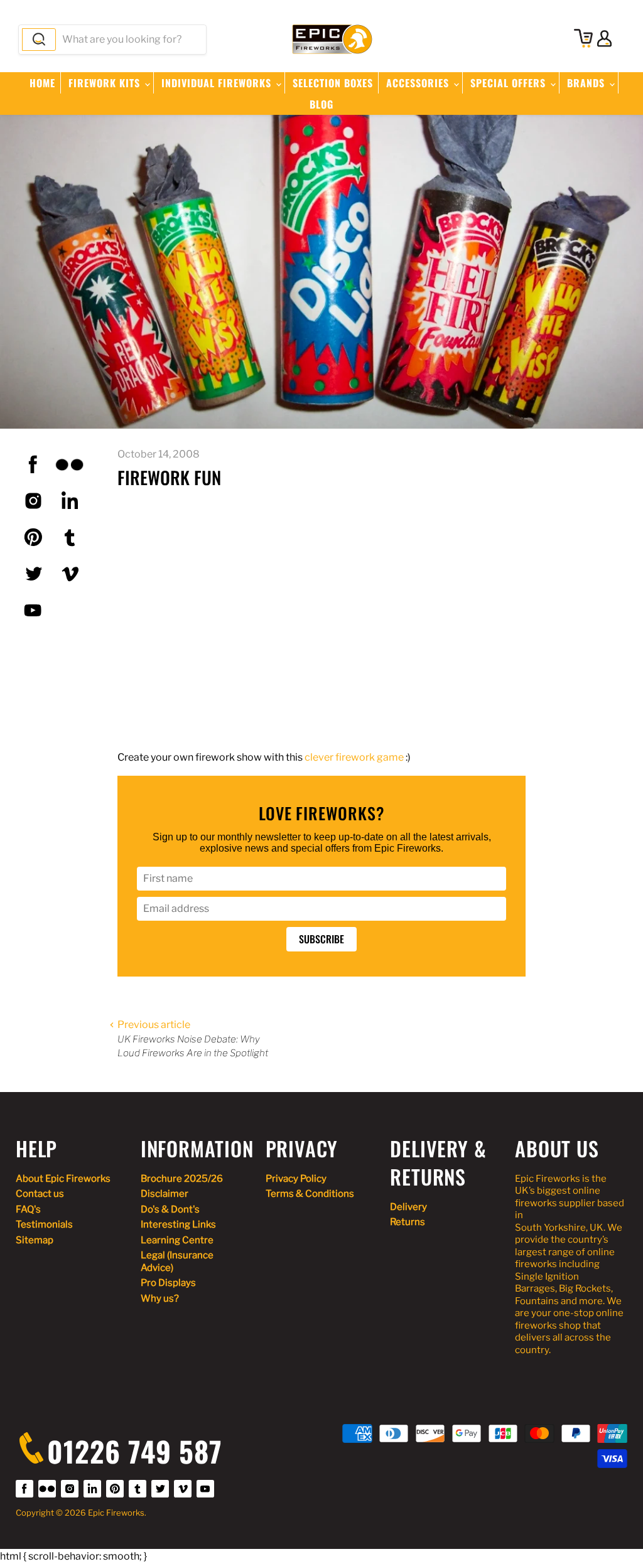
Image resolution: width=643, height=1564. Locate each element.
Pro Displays (168, 1282)
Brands (587, 82)
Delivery (408, 1207)
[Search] (39, 39)
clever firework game (354, 757)
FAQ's (28, 1209)
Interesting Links (178, 1224)
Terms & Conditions (310, 1193)
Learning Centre (177, 1240)
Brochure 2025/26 (182, 1178)
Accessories (419, 82)
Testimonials (44, 1224)
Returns (407, 1222)
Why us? (160, 1298)
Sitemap (34, 1240)
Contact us (40, 1193)
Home (42, 82)
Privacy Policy (296, 1178)
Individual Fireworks (217, 82)
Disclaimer (164, 1193)
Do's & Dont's (170, 1209)
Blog (321, 104)
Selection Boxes (333, 82)
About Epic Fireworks (63, 1178)
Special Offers (509, 82)
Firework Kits (105, 82)
